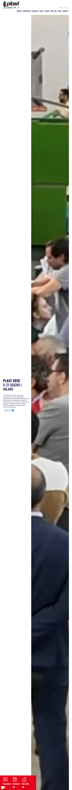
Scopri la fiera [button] (7, 410)
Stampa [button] (47, 11)
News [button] (59, 11)
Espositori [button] (26, 11)
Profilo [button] (19, 11)
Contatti (65, 11)
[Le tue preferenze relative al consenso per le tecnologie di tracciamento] (2, 787)
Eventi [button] (41, 11)
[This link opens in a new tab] (60, 7)
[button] (67, 8)
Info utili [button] (53, 11)
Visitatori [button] (34, 11)
